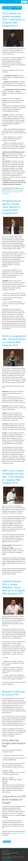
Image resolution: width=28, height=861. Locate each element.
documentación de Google (17, 833)
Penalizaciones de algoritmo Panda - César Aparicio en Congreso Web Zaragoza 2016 (11, 207)
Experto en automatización (7, 860)
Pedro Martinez (11, 506)
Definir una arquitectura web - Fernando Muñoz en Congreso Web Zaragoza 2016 (14, 340)
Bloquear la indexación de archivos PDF (13, 693)
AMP (15, 531)
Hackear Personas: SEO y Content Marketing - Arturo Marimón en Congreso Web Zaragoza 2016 (13, 587)
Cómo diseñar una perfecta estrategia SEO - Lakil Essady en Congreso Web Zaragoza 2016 (13, 19)
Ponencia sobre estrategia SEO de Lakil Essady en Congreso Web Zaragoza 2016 (12, 191)
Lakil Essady (5, 48)
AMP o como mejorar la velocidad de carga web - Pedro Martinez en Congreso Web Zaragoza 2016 (13, 476)
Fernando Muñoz (6, 368)
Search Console (13, 813)
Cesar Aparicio (5, 236)
